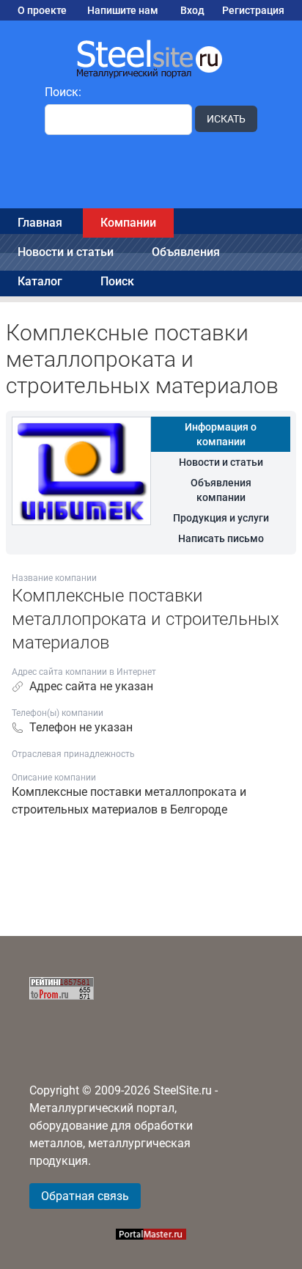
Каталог (40, 281)
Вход (192, 10)
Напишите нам (122, 10)
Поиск (117, 281)
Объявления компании (221, 490)
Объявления (186, 252)
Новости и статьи (66, 252)
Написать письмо (221, 538)
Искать (226, 119)
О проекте (42, 10)
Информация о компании (221, 434)
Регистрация (253, 10)
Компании (128, 223)
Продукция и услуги (221, 518)
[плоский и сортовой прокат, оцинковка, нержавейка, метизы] (151, 58)
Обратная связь (85, 1196)
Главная (40, 223)
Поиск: (63, 92)
